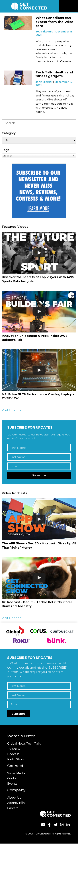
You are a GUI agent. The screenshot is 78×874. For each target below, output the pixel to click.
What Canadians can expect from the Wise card (54, 22)
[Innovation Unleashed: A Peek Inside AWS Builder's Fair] (39, 311)
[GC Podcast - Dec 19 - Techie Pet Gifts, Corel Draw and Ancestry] (39, 578)
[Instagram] (61, 824)
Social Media (16, 773)
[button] (74, 6)
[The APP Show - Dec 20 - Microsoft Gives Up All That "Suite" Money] (39, 519)
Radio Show (15, 759)
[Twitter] (55, 824)
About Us (14, 797)
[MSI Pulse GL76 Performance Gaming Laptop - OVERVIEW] (39, 370)
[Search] (39, 123)
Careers (12, 808)
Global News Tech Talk (24, 743)
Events (12, 783)
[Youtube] (43, 824)
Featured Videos (15, 226)
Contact (13, 778)
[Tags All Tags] (39, 156)
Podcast (13, 754)
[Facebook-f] (49, 824)
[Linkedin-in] (68, 824)
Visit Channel (12, 410)
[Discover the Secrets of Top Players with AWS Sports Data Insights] (39, 253)
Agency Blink (16, 803)
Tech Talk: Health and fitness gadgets (54, 74)
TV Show (13, 749)
